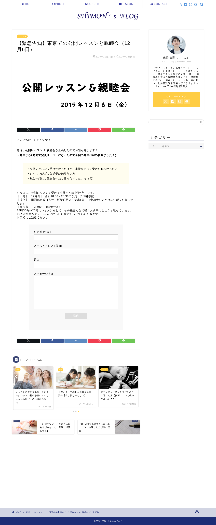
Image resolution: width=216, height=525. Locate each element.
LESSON (127, 4)
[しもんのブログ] (108, 21)
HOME (29, 4)
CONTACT (161, 4)
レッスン (22, 36)
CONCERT (94, 4)
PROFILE (61, 4)
